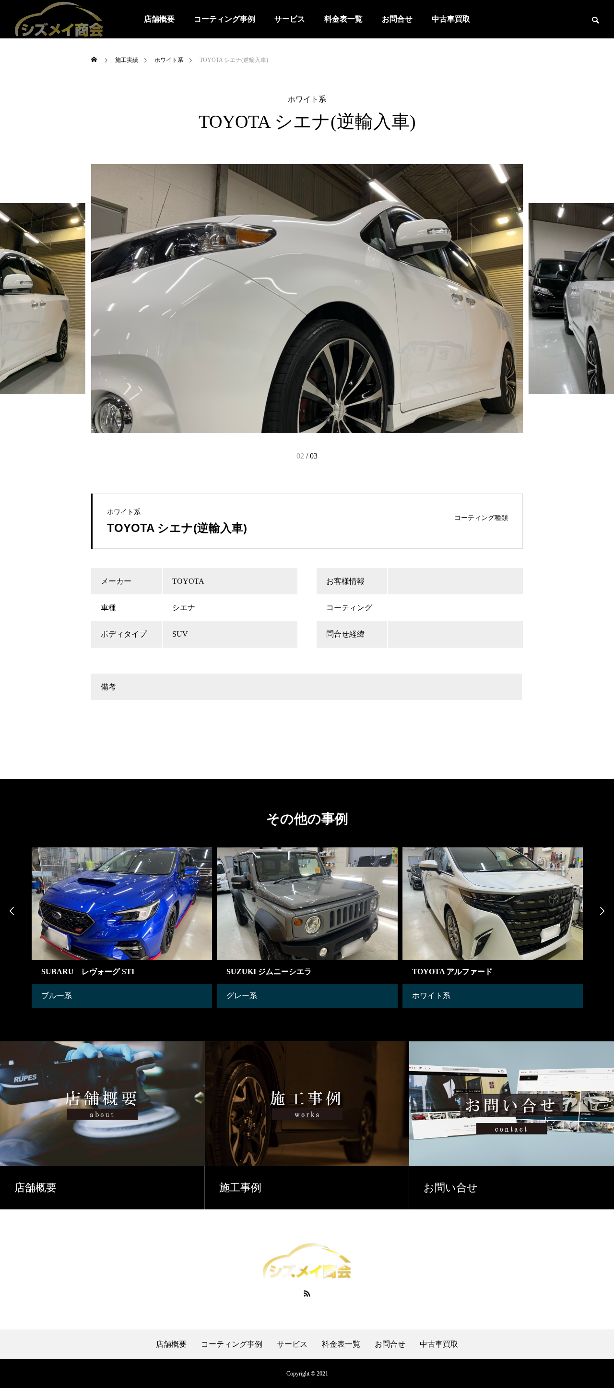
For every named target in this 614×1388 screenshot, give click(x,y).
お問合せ (397, 19)
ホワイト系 (307, 99)
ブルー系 (56, 995)
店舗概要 (159, 19)
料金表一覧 (343, 19)
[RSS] (307, 1293)
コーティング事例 (224, 19)
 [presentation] (12, 911)
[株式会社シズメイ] (59, 19)
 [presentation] (602, 911)
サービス (289, 19)
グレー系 (241, 995)
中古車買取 (451, 19)
